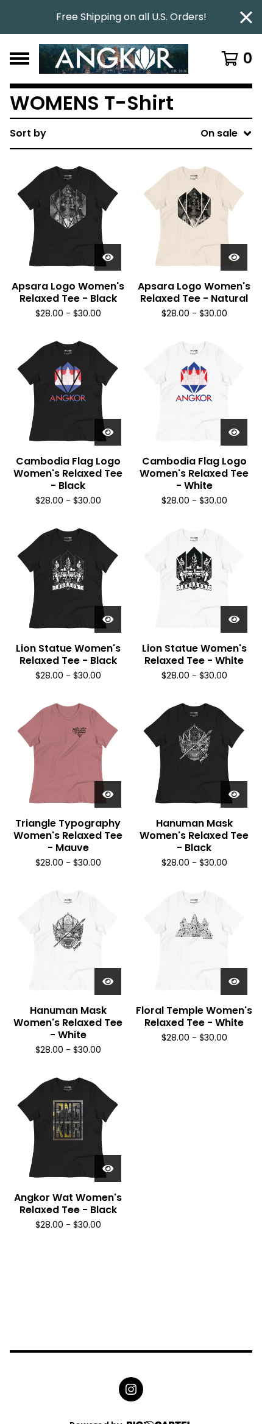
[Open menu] (19, 58)
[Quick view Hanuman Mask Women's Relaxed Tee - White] (107, 981)
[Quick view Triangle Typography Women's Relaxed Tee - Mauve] (107, 794)
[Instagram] (131, 1389)
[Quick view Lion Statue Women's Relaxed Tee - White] (234, 619)
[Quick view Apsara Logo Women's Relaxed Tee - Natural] (234, 257)
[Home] (113, 59)
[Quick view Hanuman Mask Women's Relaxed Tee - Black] (234, 794)
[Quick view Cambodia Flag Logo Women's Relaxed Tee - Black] (107, 432)
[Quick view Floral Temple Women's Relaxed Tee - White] (234, 981)
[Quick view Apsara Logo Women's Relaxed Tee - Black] (107, 257)
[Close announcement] (246, 17)
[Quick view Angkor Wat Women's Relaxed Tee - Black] (107, 1168)
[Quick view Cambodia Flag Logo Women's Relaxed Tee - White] (234, 432)
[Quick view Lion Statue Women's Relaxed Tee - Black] (107, 619)
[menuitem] (131, 133)
